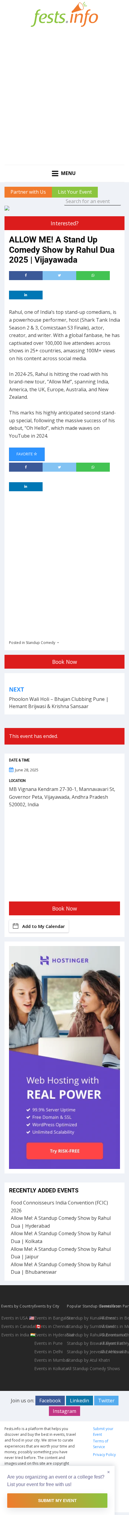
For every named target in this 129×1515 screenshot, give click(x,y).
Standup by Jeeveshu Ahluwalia (83, 1351)
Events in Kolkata (50, 1368)
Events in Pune (48, 1343)
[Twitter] (59, 275)
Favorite (25, 454)
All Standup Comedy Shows (83, 1368)
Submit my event (57, 1500)
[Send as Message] (93, 275)
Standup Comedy (40, 642)
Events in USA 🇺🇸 (17, 1318)
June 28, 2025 (26, 770)
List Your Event (75, 192)
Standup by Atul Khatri (83, 1360)
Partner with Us (28, 192)
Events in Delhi (48, 1351)
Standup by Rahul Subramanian (83, 1335)
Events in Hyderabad (50, 1335)
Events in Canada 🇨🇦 (17, 1326)
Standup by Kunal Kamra (83, 1318)
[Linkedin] (26, 295)
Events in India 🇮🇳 (17, 1335)
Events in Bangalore (50, 1318)
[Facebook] (26, 275)
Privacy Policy (104, 1454)
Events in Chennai (50, 1326)
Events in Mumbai (50, 1360)
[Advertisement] (64, 97)
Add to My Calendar (43, 926)
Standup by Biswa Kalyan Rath (83, 1343)
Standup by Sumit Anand (83, 1326)
